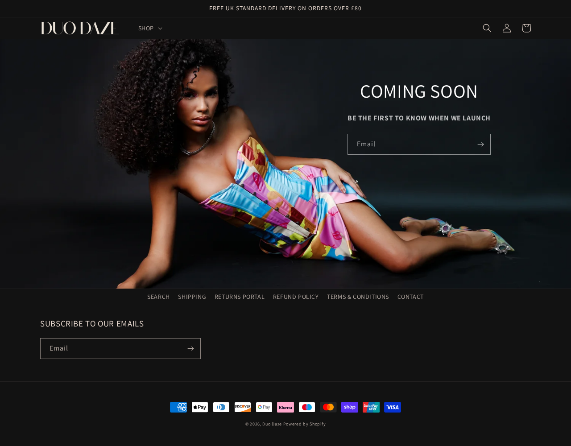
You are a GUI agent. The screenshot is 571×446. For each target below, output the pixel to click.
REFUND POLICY (296, 297)
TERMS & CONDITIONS (358, 297)
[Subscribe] (480, 144)
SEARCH (158, 297)
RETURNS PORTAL (240, 297)
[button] (149, 28)
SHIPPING (192, 297)
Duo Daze (272, 424)
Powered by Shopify (304, 424)
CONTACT (410, 297)
